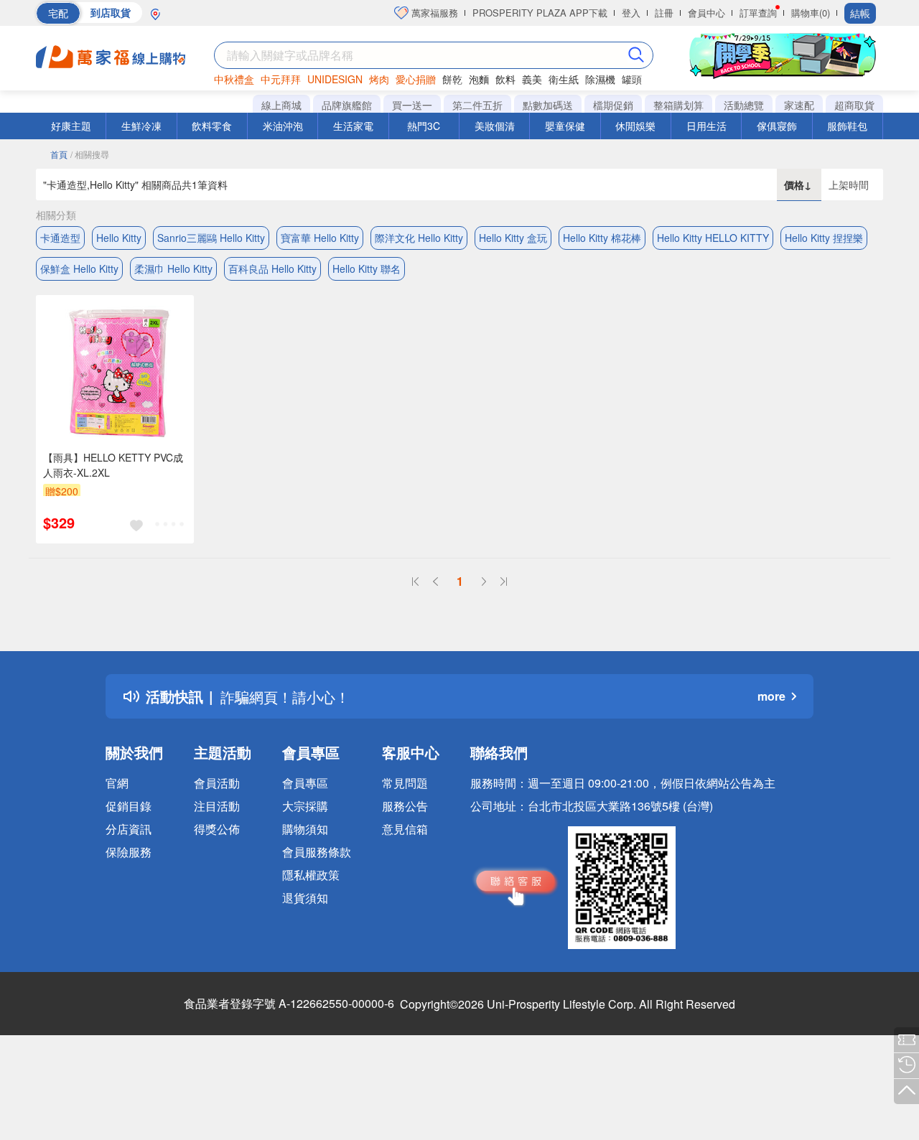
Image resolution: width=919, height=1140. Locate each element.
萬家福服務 (433, 12)
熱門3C (423, 125)
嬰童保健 (565, 125)
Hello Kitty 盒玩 (513, 237)
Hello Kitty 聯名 (366, 268)
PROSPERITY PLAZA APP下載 (539, 12)
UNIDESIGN (335, 79)
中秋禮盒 (234, 79)
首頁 (58, 154)
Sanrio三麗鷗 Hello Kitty (211, 237)
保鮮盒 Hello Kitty (79, 268)
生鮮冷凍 (141, 125)
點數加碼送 (548, 105)
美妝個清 (495, 125)
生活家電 (353, 125)
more (771, 696)
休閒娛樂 (635, 125)
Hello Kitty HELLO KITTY (713, 237)
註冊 (664, 12)
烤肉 (379, 79)
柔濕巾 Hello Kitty (173, 268)
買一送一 (412, 105)
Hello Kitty (118, 237)
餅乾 (452, 79)
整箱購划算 (678, 105)
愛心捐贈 (416, 79)
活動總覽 (744, 105)
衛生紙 (564, 79)
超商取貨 (854, 105)
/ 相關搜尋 (89, 154)
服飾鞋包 (847, 125)
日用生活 (706, 125)
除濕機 (600, 79)
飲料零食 (212, 125)
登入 (631, 12)
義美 (532, 79)
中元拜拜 (281, 79)
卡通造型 (60, 237)
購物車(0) (810, 12)
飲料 (505, 79)
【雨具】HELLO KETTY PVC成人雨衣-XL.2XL (113, 465)
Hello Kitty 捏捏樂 (824, 237)
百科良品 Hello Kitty (272, 268)
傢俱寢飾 (777, 125)
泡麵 (479, 79)
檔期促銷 (613, 105)
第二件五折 (477, 105)
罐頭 (632, 79)
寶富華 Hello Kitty (320, 237)
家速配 (799, 105)
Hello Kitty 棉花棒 (602, 237)
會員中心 (706, 12)
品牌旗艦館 (347, 105)
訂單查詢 (758, 12)
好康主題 (71, 125)
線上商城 (281, 105)
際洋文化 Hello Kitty (419, 237)
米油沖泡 (283, 125)
